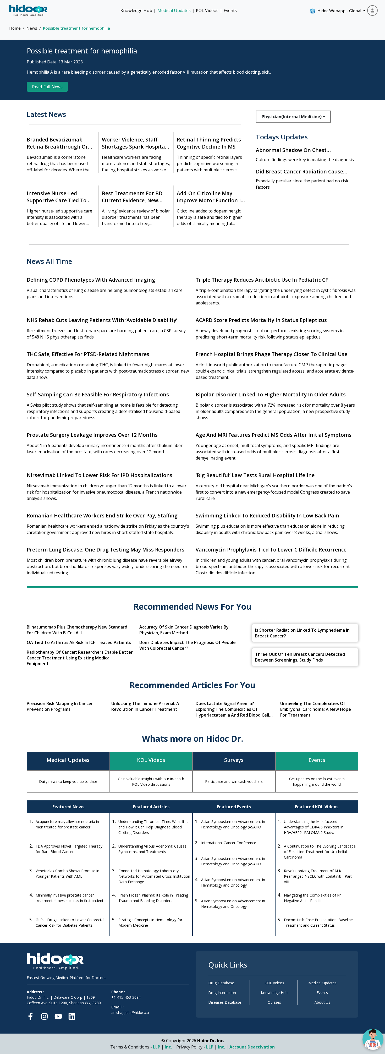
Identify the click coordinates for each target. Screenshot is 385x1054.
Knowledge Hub (136, 10)
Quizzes (274, 1002)
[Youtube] (58, 1015)
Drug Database (221, 982)
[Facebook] (32, 1015)
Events (230, 10)
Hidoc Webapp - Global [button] (338, 11)
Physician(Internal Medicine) (292, 116)
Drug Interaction (222, 992)
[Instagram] (44, 1015)
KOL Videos (207, 10)
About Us (322, 1002)
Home (15, 28)
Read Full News (47, 87)
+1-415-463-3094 (126, 997)
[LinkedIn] (72, 1015)
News (31, 28)
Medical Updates (174, 10)
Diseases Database (224, 1002)
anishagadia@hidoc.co (130, 1012)
